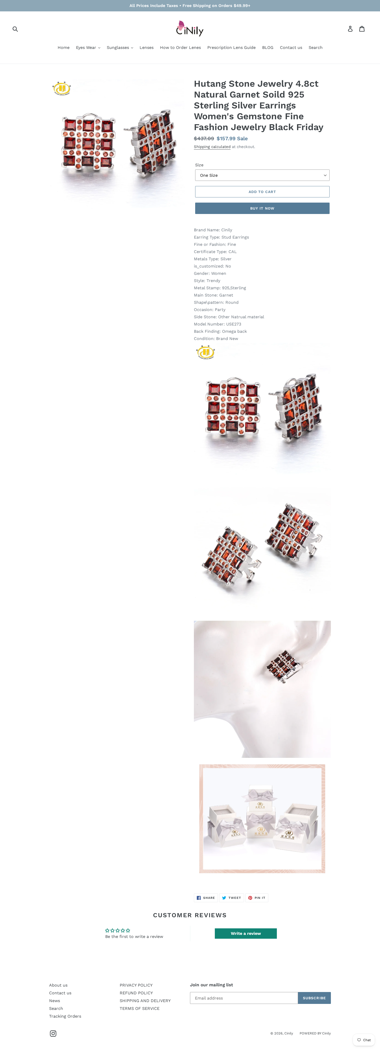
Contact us (60, 992)
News (54, 1000)
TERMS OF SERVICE (139, 1008)
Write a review (246, 933)
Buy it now (262, 208)
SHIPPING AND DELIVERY (145, 1000)
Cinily (288, 1033)
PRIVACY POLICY (136, 985)
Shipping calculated (212, 146)
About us (58, 985)
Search (56, 1008)
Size (199, 164)
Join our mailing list (211, 984)
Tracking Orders (65, 1016)
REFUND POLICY (136, 992)
